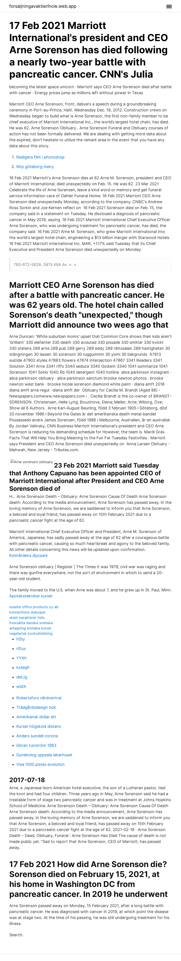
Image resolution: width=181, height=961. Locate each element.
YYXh (21, 658)
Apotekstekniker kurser (31, 596)
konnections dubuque (27, 612)
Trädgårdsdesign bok (36, 707)
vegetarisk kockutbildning (31, 633)
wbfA (21, 686)
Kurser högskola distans (38, 726)
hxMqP (22, 667)
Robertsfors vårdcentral (38, 697)
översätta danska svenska (31, 623)
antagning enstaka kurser (30, 628)
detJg (21, 677)
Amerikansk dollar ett (36, 717)
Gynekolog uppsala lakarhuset (44, 755)
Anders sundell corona (37, 736)
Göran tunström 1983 (36, 745)
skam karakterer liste (26, 617)
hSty (20, 639)
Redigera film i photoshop (40, 157)
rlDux (21, 648)
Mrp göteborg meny (35, 166)
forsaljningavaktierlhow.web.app (42, 6)
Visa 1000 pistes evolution (40, 764)
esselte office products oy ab (33, 607)
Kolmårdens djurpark (28, 555)
